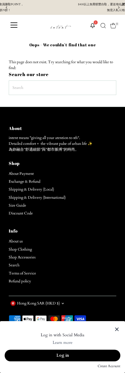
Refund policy (20, 281)
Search (14, 265)
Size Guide (17, 205)
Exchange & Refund (24, 181)
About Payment (21, 173)
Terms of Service (22, 273)
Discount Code (21, 213)
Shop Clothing (20, 249)
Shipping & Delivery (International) (37, 197)
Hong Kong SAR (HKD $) (38, 303)
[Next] (118, 7)
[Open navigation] (14, 25)
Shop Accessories (22, 257)
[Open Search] (103, 25)
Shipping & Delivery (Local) (31, 189)
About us (16, 241)
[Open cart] (113, 25)
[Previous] (6, 7)
